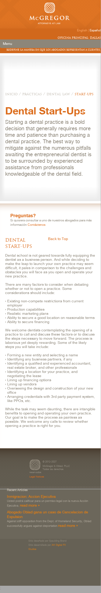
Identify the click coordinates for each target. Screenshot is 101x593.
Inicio (11, 94)
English (82, 30)
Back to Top (58, 239)
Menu (7, 44)
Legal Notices (36, 476)
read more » (30, 505)
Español (95, 30)
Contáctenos (36, 225)
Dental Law (58, 94)
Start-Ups (84, 94)
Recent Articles (17, 490)
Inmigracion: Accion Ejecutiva (31, 496)
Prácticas (32, 94)
